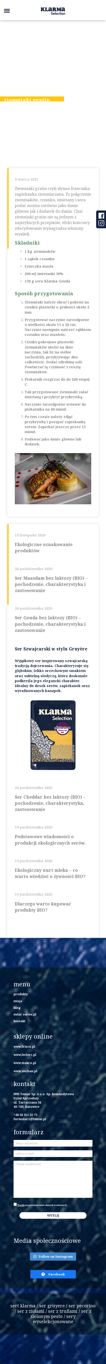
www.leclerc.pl (25, 1055)
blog (17, 1008)
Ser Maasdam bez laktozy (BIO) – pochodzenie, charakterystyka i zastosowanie (51, 584)
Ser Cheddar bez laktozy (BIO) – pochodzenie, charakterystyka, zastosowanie (50, 803)
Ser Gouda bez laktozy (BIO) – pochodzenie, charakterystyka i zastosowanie (50, 624)
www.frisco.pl (24, 1046)
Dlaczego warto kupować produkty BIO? (43, 907)
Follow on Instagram (55, 1256)
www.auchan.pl (25, 1071)
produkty (21, 994)
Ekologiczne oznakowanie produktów (43, 547)
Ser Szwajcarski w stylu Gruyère (51, 649)
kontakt (19, 1021)
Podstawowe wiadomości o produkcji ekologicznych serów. (50, 839)
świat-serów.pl (25, 1014)
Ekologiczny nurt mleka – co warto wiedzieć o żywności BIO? (50, 873)
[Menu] (7, 10)
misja (18, 1001)
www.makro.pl (25, 1063)
